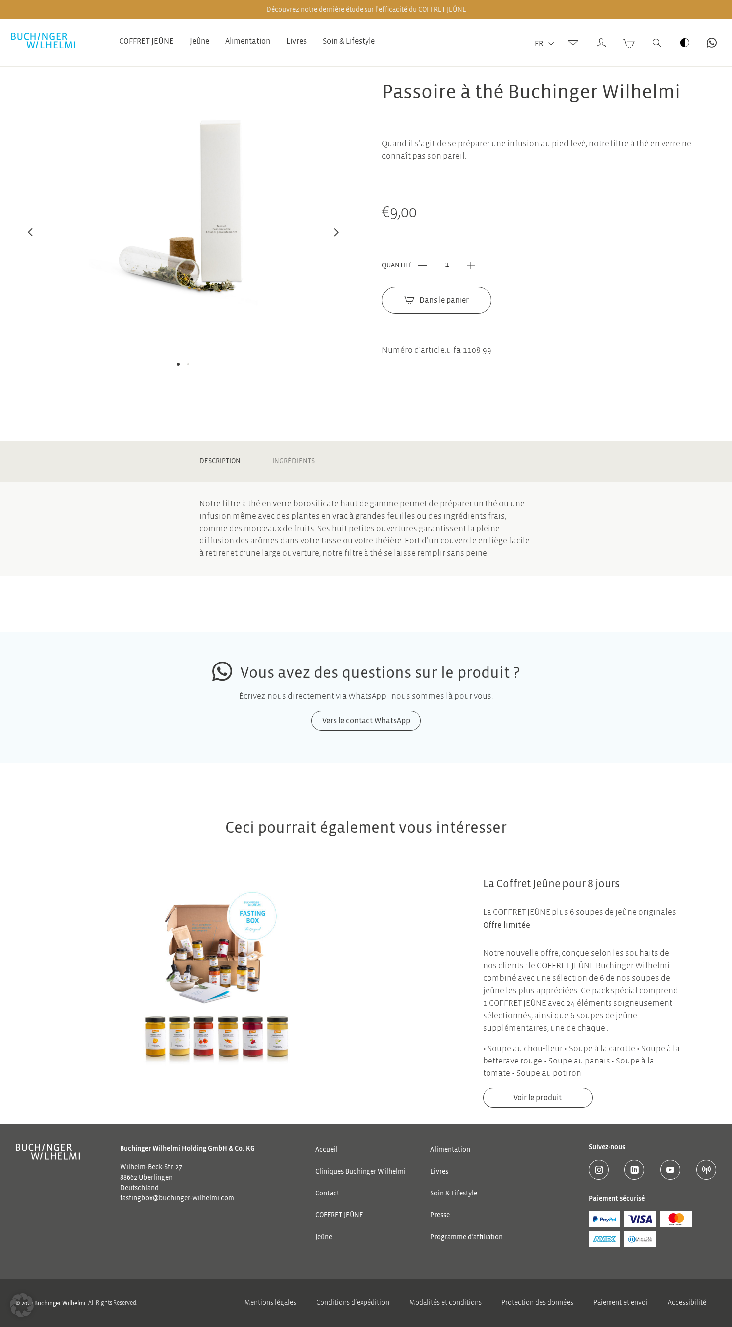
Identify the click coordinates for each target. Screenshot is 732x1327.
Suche (657, 43)
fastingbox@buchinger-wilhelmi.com (177, 1198)
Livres (296, 41)
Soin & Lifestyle (349, 41)
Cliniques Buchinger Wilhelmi (360, 1171)
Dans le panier (444, 300)
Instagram (599, 1170)
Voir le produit (537, 1098)
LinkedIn (634, 1170)
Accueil (326, 1149)
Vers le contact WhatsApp (712, 43)
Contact (573, 43)
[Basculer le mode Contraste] (685, 43)
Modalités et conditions (445, 1303)
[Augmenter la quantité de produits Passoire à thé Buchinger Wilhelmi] (471, 265)
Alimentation (247, 41)
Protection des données (537, 1303)
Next (336, 237)
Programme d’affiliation (466, 1237)
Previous (30, 237)
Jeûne (199, 41)
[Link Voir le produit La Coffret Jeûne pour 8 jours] (216, 992)
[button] (22, 1305)
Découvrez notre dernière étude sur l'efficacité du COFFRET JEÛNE (366, 9)
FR (539, 44)
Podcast (706, 1170)
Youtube (670, 1170)
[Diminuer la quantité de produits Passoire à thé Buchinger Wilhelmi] (423, 265)
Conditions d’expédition (352, 1303)
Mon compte (601, 43)
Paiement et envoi (620, 1303)
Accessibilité (687, 1303)
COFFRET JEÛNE (146, 41)
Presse (440, 1215)
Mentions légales (270, 1303)
